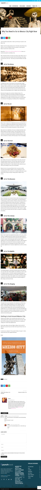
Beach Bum (18, 468)
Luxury (23, 477)
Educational (19, 472)
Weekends (28, 6)
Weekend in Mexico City (22, 392)
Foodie (17, 475)
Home (10, 6)
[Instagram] (34, 1)
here (5, 475)
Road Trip (17, 480)
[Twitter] (37, 1)
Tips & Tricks (19, 483)
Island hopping (18, 477)
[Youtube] (39, 1)
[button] (39, 6)
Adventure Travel (18, 467)
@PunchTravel (20, 407)
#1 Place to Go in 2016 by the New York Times (13, 51)
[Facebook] (32, 1)
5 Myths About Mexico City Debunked (5, 393)
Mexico (11, 29)
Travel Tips (34, 6)
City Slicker (5, 379)
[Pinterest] (36, 1)
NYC (21, 479)
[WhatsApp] (9, 38)
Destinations (15, 6)
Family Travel (19, 474)
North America (7, 29)
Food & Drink (22, 6)
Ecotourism (18, 471)
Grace (9, 398)
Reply (5, 421)
